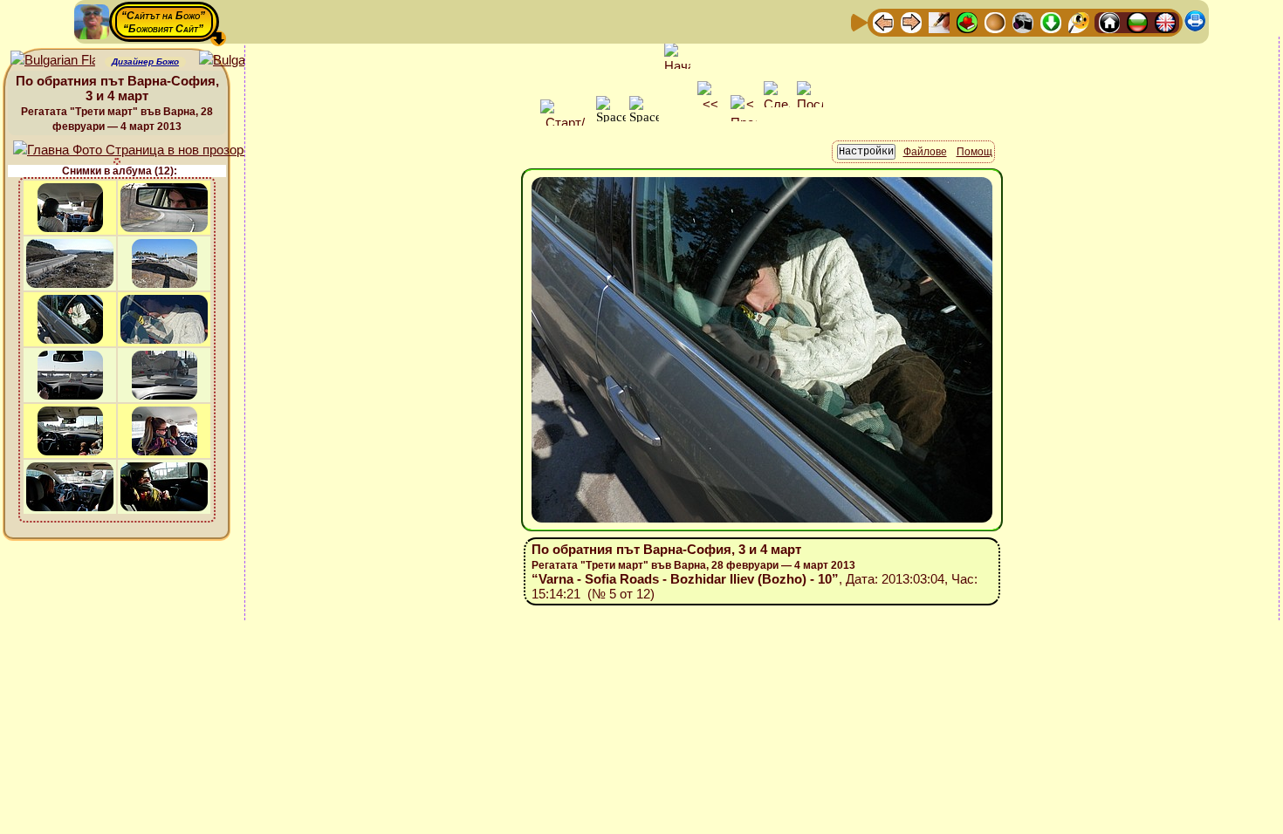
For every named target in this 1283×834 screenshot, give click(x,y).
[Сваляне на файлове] (1050, 21)
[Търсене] (1078, 21)
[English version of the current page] (53, 60)
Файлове (925, 152)
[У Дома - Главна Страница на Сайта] (1109, 21)
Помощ (974, 152)
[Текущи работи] (995, 21)
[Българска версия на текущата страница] (241, 60)
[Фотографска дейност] (1022, 21)
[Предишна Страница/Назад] (883, 21)
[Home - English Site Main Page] (1165, 21)
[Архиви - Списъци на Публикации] (939, 21)
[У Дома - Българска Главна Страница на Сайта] (1137, 21)
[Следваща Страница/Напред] (911, 21)
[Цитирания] (967, 21)
